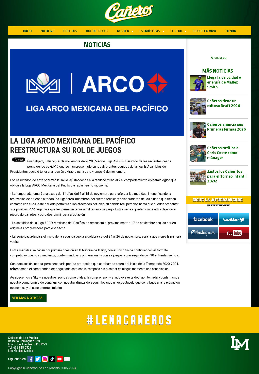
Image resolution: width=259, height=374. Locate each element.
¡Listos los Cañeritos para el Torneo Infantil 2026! (226, 176)
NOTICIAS (47, 30)
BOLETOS (70, 30)
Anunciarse (218, 58)
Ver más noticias (27, 298)
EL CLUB (176, 30)
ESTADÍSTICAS (149, 30)
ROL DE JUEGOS (97, 30)
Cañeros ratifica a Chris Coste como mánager (223, 153)
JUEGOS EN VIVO (204, 30)
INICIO (27, 30)
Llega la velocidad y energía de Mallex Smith (224, 82)
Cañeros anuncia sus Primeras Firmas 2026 (226, 126)
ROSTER (123, 30)
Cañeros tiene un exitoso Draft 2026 (223, 103)
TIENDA (230, 30)
